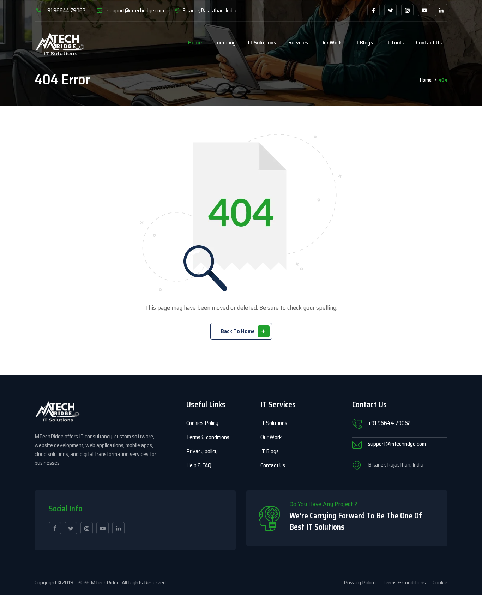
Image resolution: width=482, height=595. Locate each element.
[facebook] (373, 10)
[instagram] (407, 10)
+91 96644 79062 (65, 10)
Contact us (429, 42)
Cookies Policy (202, 423)
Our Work (331, 42)
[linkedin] (441, 10)
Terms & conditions (207, 437)
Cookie (440, 582)
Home (195, 42)
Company (225, 42)
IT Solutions (262, 42)
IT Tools (394, 42)
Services (298, 42)
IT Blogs (363, 42)
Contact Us (272, 465)
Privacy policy (202, 451)
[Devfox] (60, 44)
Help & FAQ (198, 465)
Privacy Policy (360, 582)
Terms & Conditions (404, 582)
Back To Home (238, 331)
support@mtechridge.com (135, 10)
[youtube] (424, 10)
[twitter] (390, 10)
